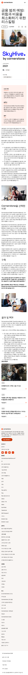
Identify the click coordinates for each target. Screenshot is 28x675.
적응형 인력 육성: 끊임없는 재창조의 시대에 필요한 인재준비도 (13, 394)
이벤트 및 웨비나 (5, 642)
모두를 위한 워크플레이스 (7, 560)
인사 (2, 487)
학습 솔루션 (4, 490)
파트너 (2, 625)
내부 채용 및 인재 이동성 (7, 557)
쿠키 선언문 (5, 668)
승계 (2, 481)
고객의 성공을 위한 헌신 (6, 602)
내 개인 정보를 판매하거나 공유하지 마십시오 (12, 672)
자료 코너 (3, 639)
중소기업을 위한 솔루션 (6, 528)
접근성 (2, 634)
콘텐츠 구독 (4, 501)
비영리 (2, 587)
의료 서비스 (4, 572)
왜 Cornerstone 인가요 (7, 593)
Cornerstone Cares (6, 617)
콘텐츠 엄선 (4, 545)
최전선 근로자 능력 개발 (6, 551)
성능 (2, 484)
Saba (2, 504)
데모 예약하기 (6, 440)
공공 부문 (3, 567)
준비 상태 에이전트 (5, 464)
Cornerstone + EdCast (7, 611)
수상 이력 (3, 631)
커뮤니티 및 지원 (5, 449)
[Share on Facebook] (19, 27)
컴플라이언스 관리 (5, 540)
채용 (2, 478)
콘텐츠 (2, 499)
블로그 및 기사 (4, 645)
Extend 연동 (4, 519)
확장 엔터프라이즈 (5, 496)
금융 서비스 (4, 569)
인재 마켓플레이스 (5, 475)
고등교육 (3, 581)
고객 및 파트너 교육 (5, 543)
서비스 (2, 516)
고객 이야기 (5, 26)
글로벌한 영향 (4, 628)
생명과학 (3, 575)
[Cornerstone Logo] (6, 2)
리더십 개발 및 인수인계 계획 (8, 554)
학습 (2, 493)
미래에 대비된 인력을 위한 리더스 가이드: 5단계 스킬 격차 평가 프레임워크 (13, 408)
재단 (2, 614)
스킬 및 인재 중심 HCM (6, 531)
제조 (2, 578)
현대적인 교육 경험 (5, 537)
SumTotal (3, 507)
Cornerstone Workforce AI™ (8, 458)
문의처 (2, 447)
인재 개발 (3, 473)
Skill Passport (5, 513)
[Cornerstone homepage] (14, 429)
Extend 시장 (4, 522)
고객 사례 (3, 605)
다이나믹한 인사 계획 (6, 548)
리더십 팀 (3, 596)
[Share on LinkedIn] (22, 27)
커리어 (2, 622)
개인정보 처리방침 (6, 661)
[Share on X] (25, 27)
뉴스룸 (2, 619)
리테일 (2, 584)
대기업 (7, 70)
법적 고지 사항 (5, 657)
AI (1, 461)
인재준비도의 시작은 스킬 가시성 (9, 363)
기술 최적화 (4, 470)
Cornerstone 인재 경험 (7, 599)
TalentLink (4, 510)
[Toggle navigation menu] (24, 3)
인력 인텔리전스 (5, 467)
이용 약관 (4, 665)
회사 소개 (3, 608)
